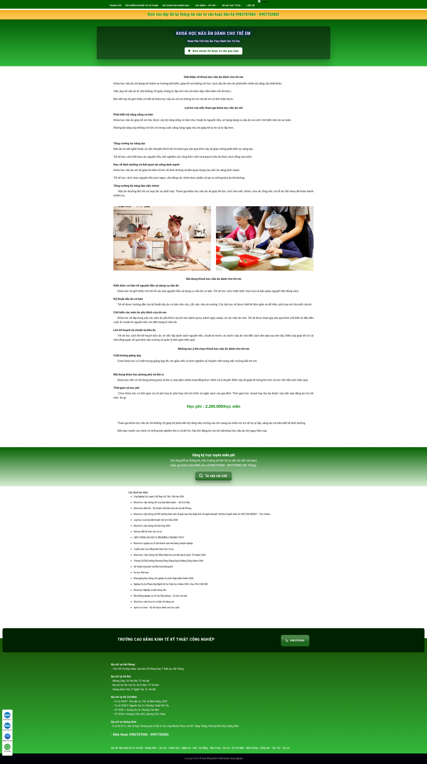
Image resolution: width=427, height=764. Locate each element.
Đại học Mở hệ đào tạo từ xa (148, 531)
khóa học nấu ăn (227, 107)
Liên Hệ (251, 5)
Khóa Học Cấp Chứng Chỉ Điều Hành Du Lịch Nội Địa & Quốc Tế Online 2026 (170, 554)
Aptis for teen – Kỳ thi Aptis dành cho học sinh (156, 607)
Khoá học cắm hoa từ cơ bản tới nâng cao (154, 601)
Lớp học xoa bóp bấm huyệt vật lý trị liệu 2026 (156, 519)
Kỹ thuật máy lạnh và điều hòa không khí (153, 566)
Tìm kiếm (7, 751)
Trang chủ (115, 5)
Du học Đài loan (141, 572)
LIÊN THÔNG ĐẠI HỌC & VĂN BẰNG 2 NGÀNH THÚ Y (159, 537)
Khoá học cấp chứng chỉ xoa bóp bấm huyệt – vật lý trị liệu (162, 502)
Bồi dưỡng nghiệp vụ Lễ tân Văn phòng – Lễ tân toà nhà (160, 595)
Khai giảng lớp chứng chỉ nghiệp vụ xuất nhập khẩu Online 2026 (164, 578)
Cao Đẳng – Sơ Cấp (205, 5)
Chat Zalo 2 (7, 730)
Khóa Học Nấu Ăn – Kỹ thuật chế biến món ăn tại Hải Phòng (162, 508)
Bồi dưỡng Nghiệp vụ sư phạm (141, 5)
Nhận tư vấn (7, 741)
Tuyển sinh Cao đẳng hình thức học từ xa (154, 549)
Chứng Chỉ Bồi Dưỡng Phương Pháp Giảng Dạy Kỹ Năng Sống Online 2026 (168, 560)
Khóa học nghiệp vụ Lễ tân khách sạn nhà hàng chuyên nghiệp (163, 543)
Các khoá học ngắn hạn (175, 5)
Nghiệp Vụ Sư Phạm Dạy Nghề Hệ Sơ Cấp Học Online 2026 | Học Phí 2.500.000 (171, 584)
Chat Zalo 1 (7, 719)
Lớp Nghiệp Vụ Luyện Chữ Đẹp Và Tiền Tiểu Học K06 (159, 496)
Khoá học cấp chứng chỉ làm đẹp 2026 (152, 525)
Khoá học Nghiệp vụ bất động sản (150, 589)
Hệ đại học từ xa (231, 5)
